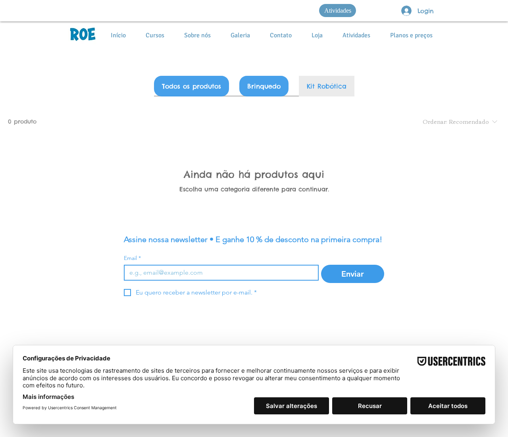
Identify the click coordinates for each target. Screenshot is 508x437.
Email (132, 258)
